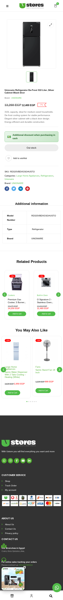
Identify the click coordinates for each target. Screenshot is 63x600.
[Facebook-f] (16, 460)
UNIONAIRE (16, 98)
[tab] (31, 203)
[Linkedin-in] (29, 460)
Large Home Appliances (27, 175)
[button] (55, 5)
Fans (37, 367)
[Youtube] (23, 460)
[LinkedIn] (20, 188)
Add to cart (17, 314)
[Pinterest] (27, 188)
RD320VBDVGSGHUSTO (43, 215)
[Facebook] (7, 188)
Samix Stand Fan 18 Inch (45, 371)
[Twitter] (13, 188)
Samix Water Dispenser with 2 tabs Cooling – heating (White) (16, 374)
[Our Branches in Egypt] (4, 545)
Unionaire (9, 179)
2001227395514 (26, 565)
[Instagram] (10, 460)
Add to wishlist (20, 158)
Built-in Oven (42, 295)
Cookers (11, 295)
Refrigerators (47, 175)
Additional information (31, 203)
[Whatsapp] (4, 460)
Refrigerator (37, 229)
